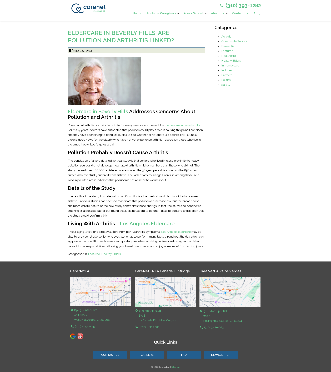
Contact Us (240, 13)
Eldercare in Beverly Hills (98, 111)
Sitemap (175, 367)
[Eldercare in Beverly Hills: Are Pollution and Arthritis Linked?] (104, 106)
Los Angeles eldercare (176, 231)
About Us (217, 13)
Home (137, 13)
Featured (94, 254)
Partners (226, 75)
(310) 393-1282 (242, 5)
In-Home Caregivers (161, 13)
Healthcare (228, 55)
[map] (165, 306)
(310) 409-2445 (84, 326)
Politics (226, 80)
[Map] (100, 305)
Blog (257, 13)
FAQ (184, 355)
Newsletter (220, 355)
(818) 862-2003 (149, 327)
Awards (226, 36)
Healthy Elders (111, 254)
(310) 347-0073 (214, 327)
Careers (147, 355)
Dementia (227, 46)
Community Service (234, 41)
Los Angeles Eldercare (147, 224)
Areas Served (193, 13)
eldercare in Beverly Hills (183, 125)
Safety (225, 84)
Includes (226, 70)
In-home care (230, 65)
